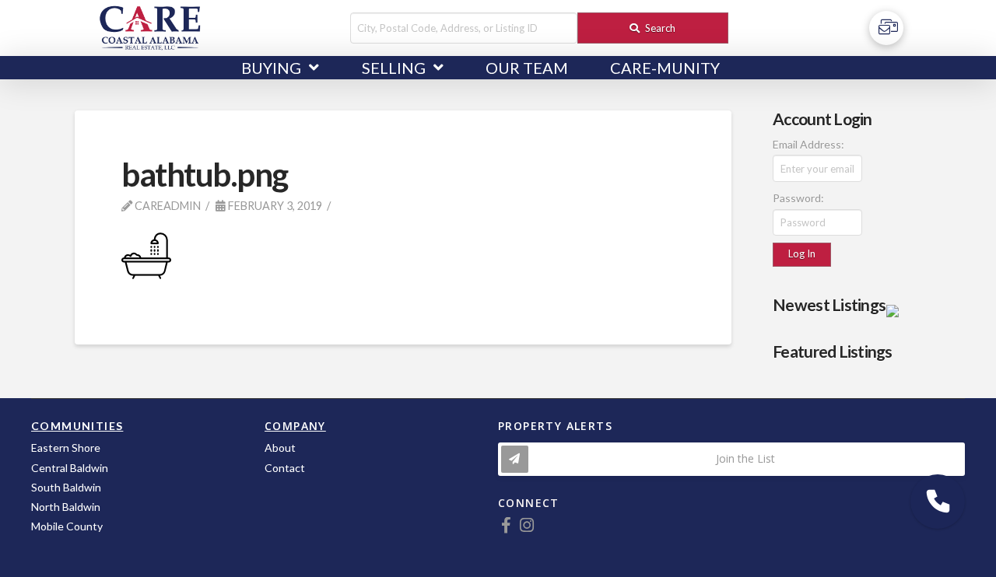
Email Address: (808, 144)
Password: (798, 198)
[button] (937, 501)
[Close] (899, 304)
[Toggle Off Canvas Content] (886, 28)
